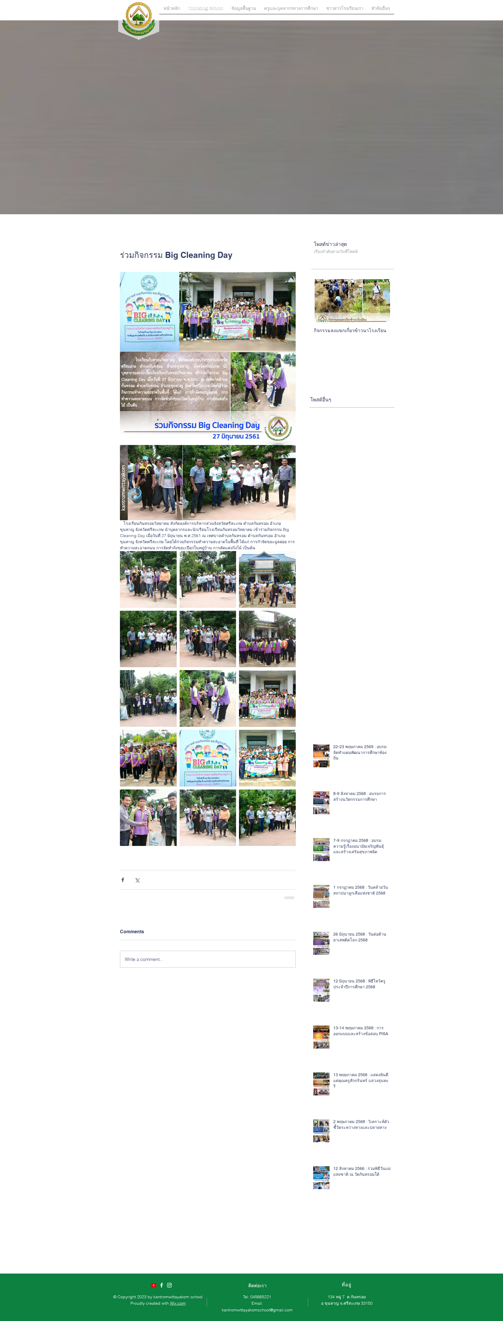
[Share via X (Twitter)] (137, 880)
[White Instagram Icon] (169, 1285)
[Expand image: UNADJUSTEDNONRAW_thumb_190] (208, 639)
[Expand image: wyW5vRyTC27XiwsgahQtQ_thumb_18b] (208, 579)
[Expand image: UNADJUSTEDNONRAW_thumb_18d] (208, 698)
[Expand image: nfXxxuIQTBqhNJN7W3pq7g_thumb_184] (208, 758)
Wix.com (178, 1303)
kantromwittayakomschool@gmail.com (257, 1310)
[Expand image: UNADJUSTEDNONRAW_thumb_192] (148, 639)
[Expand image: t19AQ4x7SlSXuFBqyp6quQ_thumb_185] (267, 698)
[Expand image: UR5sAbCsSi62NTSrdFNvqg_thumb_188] (267, 579)
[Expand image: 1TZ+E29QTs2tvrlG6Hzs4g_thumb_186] (267, 758)
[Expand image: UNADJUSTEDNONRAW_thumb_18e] (148, 698)
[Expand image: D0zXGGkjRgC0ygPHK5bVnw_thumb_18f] (148, 817)
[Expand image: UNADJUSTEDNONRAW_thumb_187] (267, 639)
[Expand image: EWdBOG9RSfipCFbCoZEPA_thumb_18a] (148, 579)
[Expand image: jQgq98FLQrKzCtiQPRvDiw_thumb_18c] (267, 817)
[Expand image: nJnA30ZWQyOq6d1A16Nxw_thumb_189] (148, 758)
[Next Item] (381, 300)
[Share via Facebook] (122, 880)
